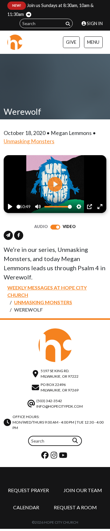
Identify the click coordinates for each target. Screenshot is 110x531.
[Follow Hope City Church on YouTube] (64, 456)
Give (71, 42)
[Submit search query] (68, 23)
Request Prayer (28, 490)
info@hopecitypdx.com (59, 406)
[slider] (18, 207)
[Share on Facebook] (18, 235)
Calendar (26, 507)
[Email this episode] (8, 235)
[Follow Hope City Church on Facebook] (45, 456)
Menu (93, 42)
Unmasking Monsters (29, 141)
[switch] (55, 227)
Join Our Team (83, 490)
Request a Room (75, 507)
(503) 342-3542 (49, 400)
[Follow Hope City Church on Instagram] (55, 456)
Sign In (94, 23)
